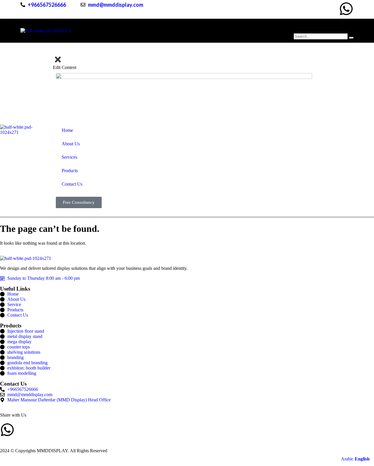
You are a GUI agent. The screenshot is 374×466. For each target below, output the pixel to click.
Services (173, 30)
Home (112, 30)
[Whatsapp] (346, 8)
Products (205, 30)
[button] (354, 130)
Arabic (347, 458)
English (362, 458)
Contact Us (240, 30)
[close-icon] (58, 62)
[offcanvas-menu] (55, 52)
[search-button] (351, 38)
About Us (141, 30)
